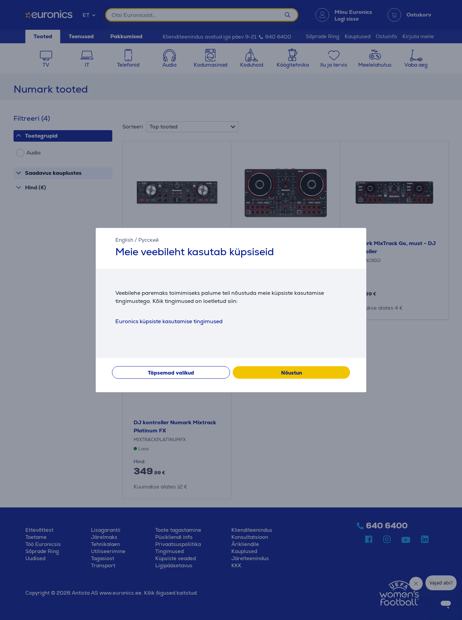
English (124, 240)
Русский (148, 240)
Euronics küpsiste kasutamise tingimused (169, 321)
